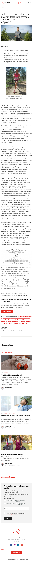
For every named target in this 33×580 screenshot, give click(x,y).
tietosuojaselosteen (10, 514)
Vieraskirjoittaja (7, 345)
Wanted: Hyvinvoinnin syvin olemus (12, 454)
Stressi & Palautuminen (9, 413)
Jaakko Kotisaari (9, 463)
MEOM (27, 559)
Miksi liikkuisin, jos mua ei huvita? (11, 375)
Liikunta (6, 372)
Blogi (2, 476)
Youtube (22, 545)
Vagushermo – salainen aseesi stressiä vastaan (15, 416)
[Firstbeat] (5, 3)
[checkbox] (8, 501)
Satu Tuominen (8, 387)
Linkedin (18, 545)
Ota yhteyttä (16, 552)
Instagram (15, 545)
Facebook (11, 545)
